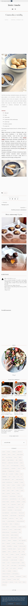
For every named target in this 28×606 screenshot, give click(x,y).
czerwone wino (11, 471)
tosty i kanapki (13, 568)
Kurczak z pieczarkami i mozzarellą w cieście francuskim (6, 431)
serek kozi (23, 554)
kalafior (8, 493)
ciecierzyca (13, 468)
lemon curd (13, 504)
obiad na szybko (17, 529)
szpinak (3, 562)
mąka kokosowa (5, 515)
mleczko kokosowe (11, 521)
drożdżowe (4, 476)
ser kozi (17, 554)
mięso (17, 518)
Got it (18, 603)
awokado (14, 451)
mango (22, 507)
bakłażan (4, 454)
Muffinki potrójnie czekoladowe (18, 209)
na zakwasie (13, 526)
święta (23, 562)
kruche (23, 501)
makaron (4, 507)
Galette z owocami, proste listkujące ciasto (6, 413)
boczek (20, 457)
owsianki (4, 540)
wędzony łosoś (5, 576)
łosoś (19, 504)
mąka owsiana (21, 515)
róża (19, 551)
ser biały (12, 554)
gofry (13, 479)
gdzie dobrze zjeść (6, 479)
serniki (3, 557)
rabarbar (4, 551)
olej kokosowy (14, 532)
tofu (3, 568)
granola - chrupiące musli (7, 482)
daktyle (17, 471)
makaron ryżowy (11, 507)
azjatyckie (20, 451)
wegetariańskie (15, 573)
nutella (10, 529)
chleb (3, 465)
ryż (3, 554)
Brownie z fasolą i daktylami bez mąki (18, 413)
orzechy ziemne (14, 537)
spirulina (21, 557)
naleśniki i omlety (21, 526)
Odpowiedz (7, 289)
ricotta (9, 551)
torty (7, 568)
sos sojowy (15, 557)
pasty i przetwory (22, 540)
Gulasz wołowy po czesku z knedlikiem (7, 396)
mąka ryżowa (4, 518)
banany (9, 454)
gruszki (21, 482)
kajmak (22, 490)
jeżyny (13, 490)
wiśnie (24, 576)
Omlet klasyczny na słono (20, 395)
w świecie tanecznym (6, 573)
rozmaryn (15, 551)
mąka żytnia (11, 518)
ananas (3, 451)
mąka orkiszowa (13, 515)
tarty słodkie (13, 565)
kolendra (13, 501)
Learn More (10, 603)
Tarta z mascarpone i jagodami (19, 431)
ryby (23, 551)
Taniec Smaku (14, 5)
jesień (8, 490)
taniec (8, 565)
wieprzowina (18, 576)
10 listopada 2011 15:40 (11, 278)
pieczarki (8, 543)
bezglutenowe (20, 454)
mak (22, 504)
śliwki (8, 562)
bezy (3, 457)
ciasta (8, 465)
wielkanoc (12, 576)
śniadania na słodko (16, 562)
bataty (14, 454)
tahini (3, 565)
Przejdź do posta (14, 241)
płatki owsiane (20, 543)
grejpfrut (16, 482)
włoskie (3, 579)
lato (8, 504)
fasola (14, 476)
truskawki (20, 568)
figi (21, 476)
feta (18, 476)
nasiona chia (4, 529)
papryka (9, 540)
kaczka (17, 490)
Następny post (5, 204)
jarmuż (3, 490)
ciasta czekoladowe (15, 465)
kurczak (3, 504)
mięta (21, 518)
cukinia (19, 468)
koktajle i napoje (5, 501)
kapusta (13, 493)
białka (15, 457)
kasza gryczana (13, 496)
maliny (17, 507)
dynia (10, 476)
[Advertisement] (14, 38)
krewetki (18, 501)
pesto (3, 543)
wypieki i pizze (16, 579)
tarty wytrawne (21, 565)
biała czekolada (9, 457)
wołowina (9, 579)
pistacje (13, 543)
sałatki (7, 554)
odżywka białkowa (5, 532)
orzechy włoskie (5, 537)
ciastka (22, 465)
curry (24, 468)
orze (20, 532)
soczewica (9, 557)
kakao (3, 493)
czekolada (4, 471)
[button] (7, 8)
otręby (20, 537)
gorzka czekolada (19, 479)
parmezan (15, 540)
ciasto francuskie (5, 468)
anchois (8, 451)
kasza (18, 493)
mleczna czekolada (20, 521)
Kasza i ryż (20, 496)
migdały (3, 521)
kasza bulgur (5, 496)
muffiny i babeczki (5, 526)
